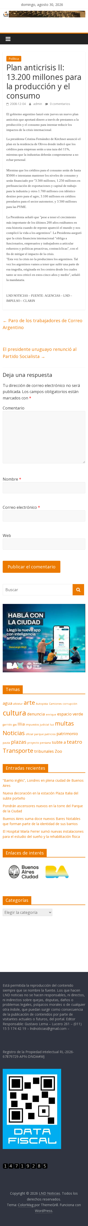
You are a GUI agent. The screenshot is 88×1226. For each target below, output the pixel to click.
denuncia (36, 714)
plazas (18, 741)
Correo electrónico (21, 507)
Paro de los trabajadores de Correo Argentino (42, 324)
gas (15, 724)
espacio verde (70, 714)
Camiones (55, 703)
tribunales (44, 751)
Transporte (18, 750)
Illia (21, 724)
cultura (14, 713)
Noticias (14, 733)
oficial (29, 734)
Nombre (12, 479)
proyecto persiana (39, 742)
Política (14, 59)
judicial (44, 724)
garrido (7, 724)
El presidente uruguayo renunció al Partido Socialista (40, 352)
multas (64, 723)
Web (7, 535)
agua (7, 703)
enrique (51, 714)
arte (29, 702)
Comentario (13, 408)
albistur (18, 703)
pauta (6, 742)
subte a (59, 742)
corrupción (70, 703)
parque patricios (44, 734)
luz (52, 724)
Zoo (58, 751)
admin (38, 104)
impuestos (32, 724)
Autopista (42, 703)
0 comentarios (59, 104)
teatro (74, 741)
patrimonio (67, 733)
